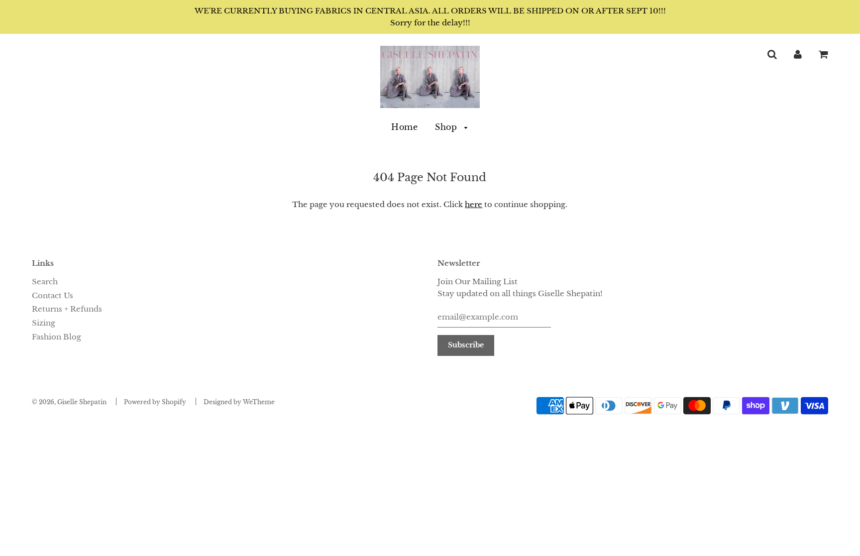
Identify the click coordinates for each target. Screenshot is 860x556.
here (473, 204)
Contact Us (52, 295)
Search (45, 281)
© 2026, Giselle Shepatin (69, 402)
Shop (447, 127)
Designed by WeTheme (239, 402)
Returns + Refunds (67, 309)
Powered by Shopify (155, 402)
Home (404, 127)
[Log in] (798, 54)
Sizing (43, 323)
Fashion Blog (56, 336)
